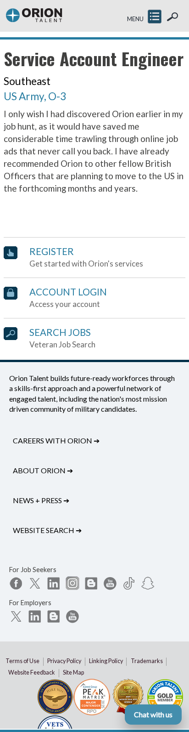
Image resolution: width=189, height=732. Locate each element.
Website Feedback (31, 672)
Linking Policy (106, 661)
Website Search (47, 530)
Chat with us (153, 714)
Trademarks (147, 661)
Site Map (73, 672)
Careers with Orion (56, 440)
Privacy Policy (64, 661)
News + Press (41, 500)
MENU (135, 19)
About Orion (43, 470)
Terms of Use (22, 661)
